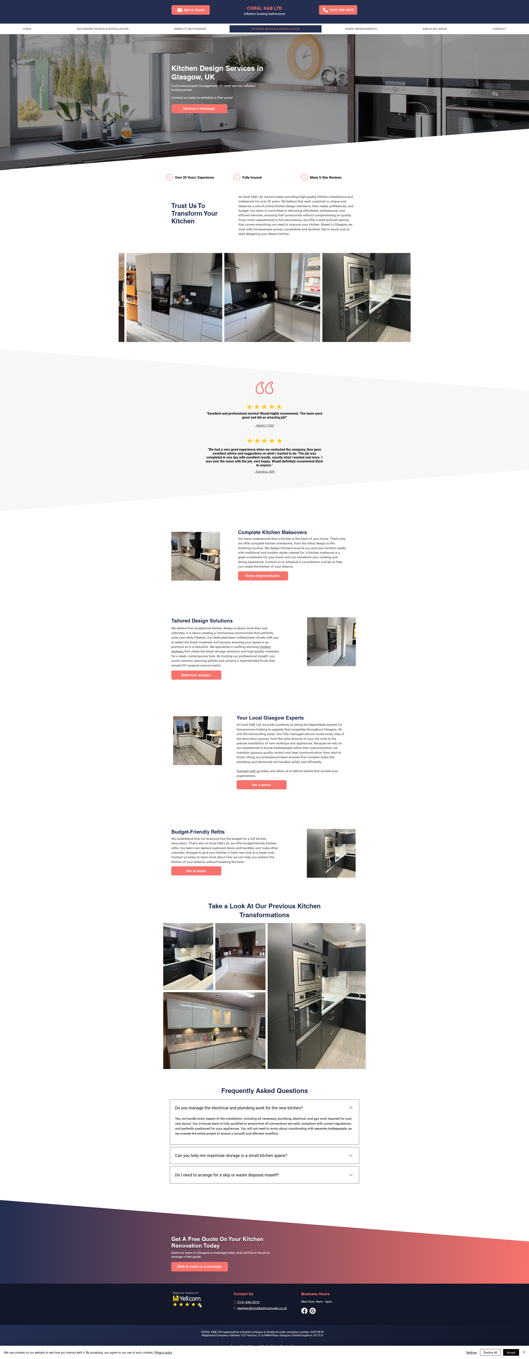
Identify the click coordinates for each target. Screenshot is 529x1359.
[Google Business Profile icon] (313, 1311)
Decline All (490, 1352)
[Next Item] (358, 996)
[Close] (524, 1352)
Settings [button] (471, 1352)
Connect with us (248, 771)
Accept (511, 1352)
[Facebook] (304, 1311)
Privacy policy (163, 1352)
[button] (191, 10)
